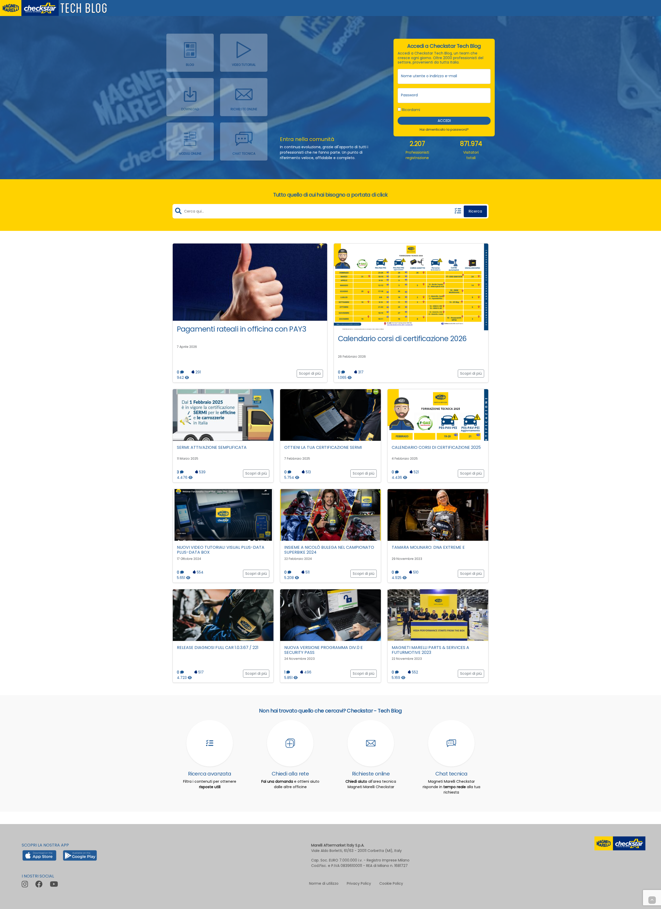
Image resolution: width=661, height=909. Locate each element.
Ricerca (475, 211)
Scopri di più (310, 373)
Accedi (444, 120)
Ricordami (410, 109)
